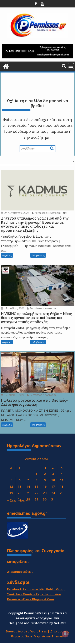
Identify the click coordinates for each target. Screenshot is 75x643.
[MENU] (71, 66)
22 (36, 493)
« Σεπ (11, 500)
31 (53, 499)
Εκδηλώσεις (38, 255)
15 (36, 486)
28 (28, 499)
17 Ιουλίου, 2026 (14, 308)
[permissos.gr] (5, 65)
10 (53, 480)
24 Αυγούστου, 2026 (16, 213)
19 (11, 493)
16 (45, 486)
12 (11, 486)
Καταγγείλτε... (18, 562)
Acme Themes (53, 636)
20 (19, 493)
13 (19, 486)
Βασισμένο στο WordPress (26, 631)
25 (62, 493)
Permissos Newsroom (47, 213)
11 (62, 480)
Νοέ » (23, 500)
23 (45, 493)
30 (45, 499)
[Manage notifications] (65, 634)
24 (53, 493)
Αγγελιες (7, 255)
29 (36, 499)
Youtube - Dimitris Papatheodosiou (34, 594)
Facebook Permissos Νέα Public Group (36, 589)
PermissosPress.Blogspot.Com (30, 599)
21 (28, 493)
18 (62, 486)
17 (53, 486)
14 (28, 486)
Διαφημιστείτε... (20, 571)
